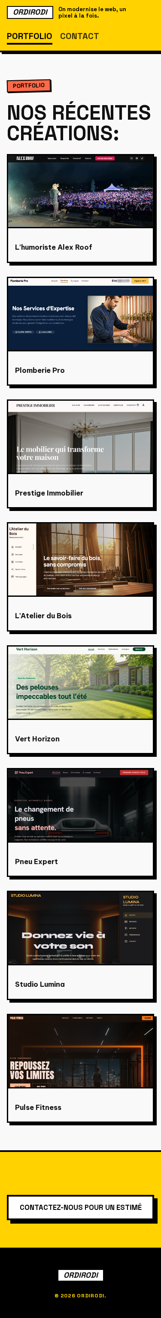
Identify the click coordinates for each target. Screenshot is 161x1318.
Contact (79, 36)
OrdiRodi (30, 12)
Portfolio (29, 36)
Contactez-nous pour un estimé (81, 1207)
